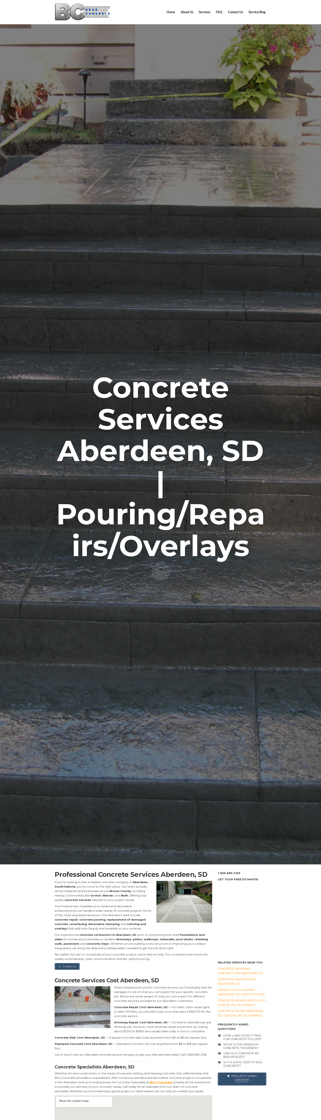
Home (171, 12)
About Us (187, 12)
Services (204, 12)
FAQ (219, 12)
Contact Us (235, 12)
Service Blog (257, 12)
